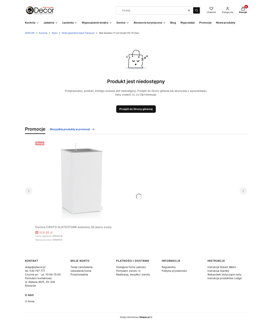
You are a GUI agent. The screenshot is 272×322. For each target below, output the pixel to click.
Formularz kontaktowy (38, 278)
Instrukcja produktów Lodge (224, 278)
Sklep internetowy (135, 317)
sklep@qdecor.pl (35, 267)
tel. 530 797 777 (35, 270)
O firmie (29, 301)
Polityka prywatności (174, 270)
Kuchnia (43, 33)
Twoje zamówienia (81, 267)
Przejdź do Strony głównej (136, 109)
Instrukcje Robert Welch (221, 267)
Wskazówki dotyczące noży (224, 274)
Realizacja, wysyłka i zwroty (133, 274)
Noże (54, 33)
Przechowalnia (79, 274)
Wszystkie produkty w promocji (70, 129)
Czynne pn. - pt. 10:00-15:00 (43, 274)
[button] (196, 10)
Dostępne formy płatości (131, 267)
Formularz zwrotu (127, 270)
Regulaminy (169, 267)
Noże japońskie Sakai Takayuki (78, 33)
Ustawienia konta (80, 270)
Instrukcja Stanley (218, 270)
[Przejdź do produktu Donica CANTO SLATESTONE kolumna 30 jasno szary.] (81, 182)
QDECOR (29, 33)
